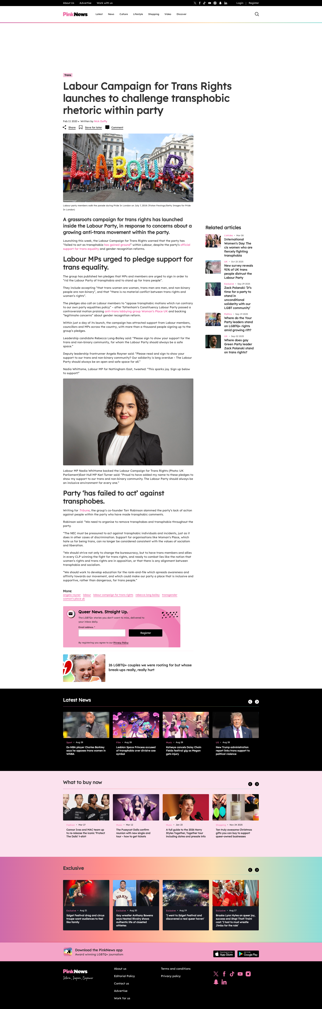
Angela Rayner (72, 594)
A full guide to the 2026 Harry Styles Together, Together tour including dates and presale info (186, 833)
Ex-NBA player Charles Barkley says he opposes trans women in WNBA (86, 750)
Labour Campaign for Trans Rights (113, 594)
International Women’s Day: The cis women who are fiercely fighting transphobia (238, 247)
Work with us (105, 3)
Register (254, 3)
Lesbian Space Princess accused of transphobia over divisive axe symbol (136, 750)
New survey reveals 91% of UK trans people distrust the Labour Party (238, 272)
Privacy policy (171, 976)
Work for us (122, 998)
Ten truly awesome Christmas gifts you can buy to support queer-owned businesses (234, 833)
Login (239, 3)
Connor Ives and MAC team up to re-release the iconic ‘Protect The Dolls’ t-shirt (85, 833)
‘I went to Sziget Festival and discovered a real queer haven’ (185, 917)
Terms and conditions (176, 968)
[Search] (257, 14)
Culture (124, 14)
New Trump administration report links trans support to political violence (233, 750)
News (111, 14)
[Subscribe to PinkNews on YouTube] (240, 975)
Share (72, 127)
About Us (68, 3)
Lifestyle (138, 14)
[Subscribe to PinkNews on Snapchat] (216, 983)
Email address (90, 627)
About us (120, 968)
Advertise (85, 3)
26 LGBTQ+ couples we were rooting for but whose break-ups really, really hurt (150, 667)
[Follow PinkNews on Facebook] (224, 975)
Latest (99, 14)
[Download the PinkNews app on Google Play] (248, 954)
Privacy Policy (120, 642)
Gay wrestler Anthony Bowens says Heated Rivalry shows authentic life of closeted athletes (134, 920)
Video (168, 14)
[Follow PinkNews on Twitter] (216, 975)
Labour (87, 594)
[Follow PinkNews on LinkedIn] (225, 3)
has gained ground (117, 244)
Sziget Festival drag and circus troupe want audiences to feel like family (85, 919)
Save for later (93, 127)
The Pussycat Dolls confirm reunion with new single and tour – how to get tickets (133, 833)
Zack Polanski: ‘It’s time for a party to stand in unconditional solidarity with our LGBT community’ (238, 298)
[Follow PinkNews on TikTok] (232, 975)
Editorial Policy (124, 976)
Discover (181, 14)
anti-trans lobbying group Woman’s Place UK (136, 311)
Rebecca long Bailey (148, 594)
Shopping (153, 14)
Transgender (169, 594)
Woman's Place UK (74, 598)
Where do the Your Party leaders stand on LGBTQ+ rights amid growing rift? (238, 324)
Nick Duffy (100, 121)
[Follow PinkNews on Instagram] (248, 975)
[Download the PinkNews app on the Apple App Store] (224, 954)
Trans (67, 75)
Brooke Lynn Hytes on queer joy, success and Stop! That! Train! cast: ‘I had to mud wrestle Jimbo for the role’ (235, 920)
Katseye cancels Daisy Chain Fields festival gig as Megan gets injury (183, 750)
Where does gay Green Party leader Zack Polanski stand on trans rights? (239, 346)
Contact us (121, 983)
